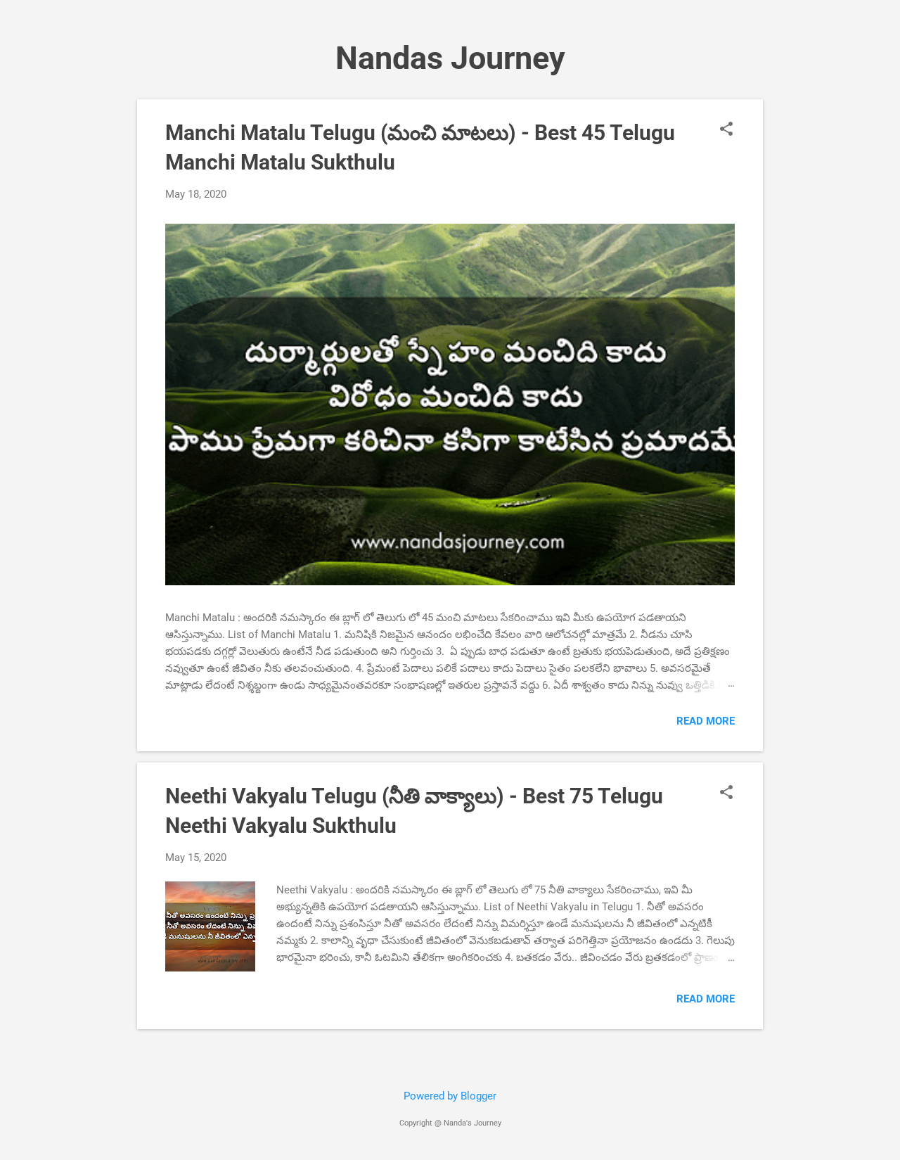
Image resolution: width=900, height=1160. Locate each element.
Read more (705, 721)
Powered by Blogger (450, 1096)
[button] (726, 130)
